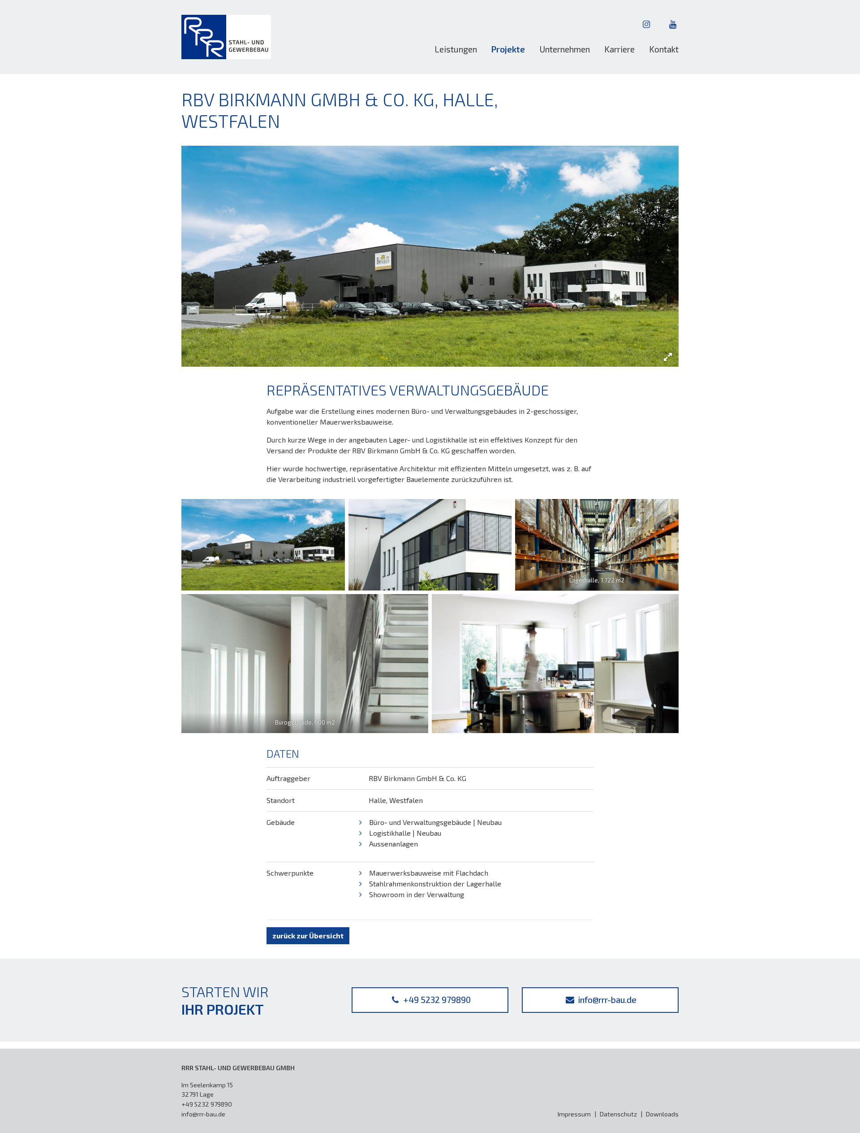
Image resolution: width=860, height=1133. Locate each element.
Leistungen (455, 49)
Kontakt (664, 49)
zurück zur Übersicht (308, 935)
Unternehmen (564, 49)
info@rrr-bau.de (606, 999)
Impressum (574, 1114)
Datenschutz (618, 1114)
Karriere (619, 49)
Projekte (508, 49)
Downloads (662, 1114)
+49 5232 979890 (436, 999)
